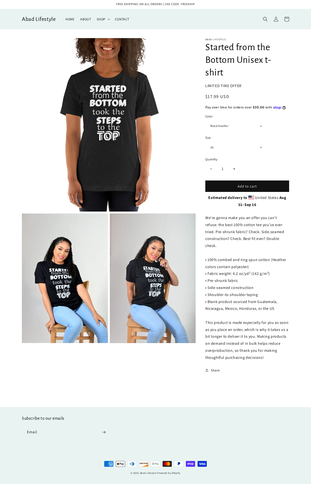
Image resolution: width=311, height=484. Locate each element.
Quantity (211, 159)
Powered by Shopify (169, 473)
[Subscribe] (103, 432)
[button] (103, 19)
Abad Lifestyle (148, 473)
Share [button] (215, 370)
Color (209, 116)
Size (208, 138)
